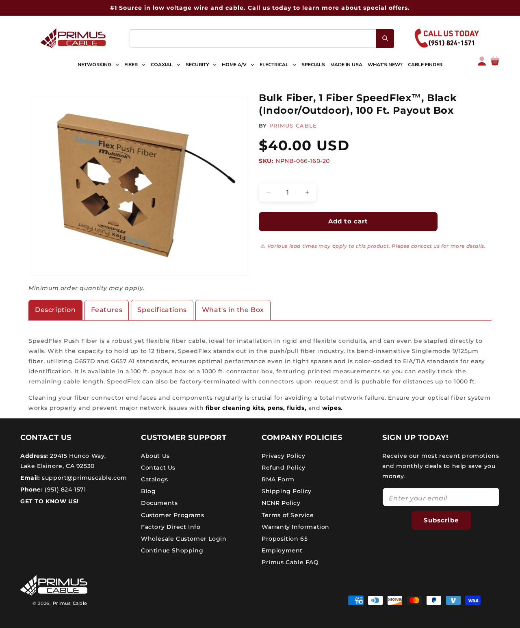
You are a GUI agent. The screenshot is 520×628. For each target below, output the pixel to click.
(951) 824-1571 (64, 489)
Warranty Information (295, 527)
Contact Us (158, 467)
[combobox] (262, 38)
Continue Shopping (172, 550)
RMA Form (278, 479)
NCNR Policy (281, 503)
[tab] (55, 310)
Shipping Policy (287, 491)
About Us (155, 455)
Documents (159, 503)
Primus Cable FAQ (290, 562)
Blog (148, 491)
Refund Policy (284, 467)
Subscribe (441, 520)
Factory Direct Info (170, 527)
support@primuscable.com (83, 477)
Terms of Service (288, 514)
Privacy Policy (283, 455)
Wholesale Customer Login (183, 538)
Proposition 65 (285, 538)
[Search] (385, 38)
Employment (282, 550)
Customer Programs (172, 514)
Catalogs (154, 479)
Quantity (271, 176)
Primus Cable (70, 603)
